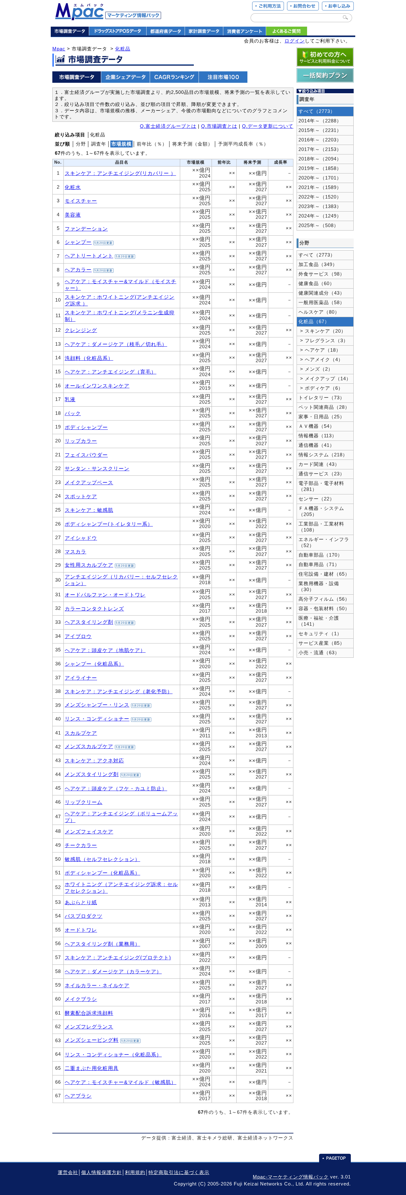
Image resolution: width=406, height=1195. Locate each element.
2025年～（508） (318, 225)
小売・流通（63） (319, 652)
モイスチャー (81, 201)
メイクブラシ (81, 999)
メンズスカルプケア (89, 746)
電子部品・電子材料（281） (321, 486)
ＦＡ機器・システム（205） (321, 511)
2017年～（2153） (320, 149)
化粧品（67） (314, 321)
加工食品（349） (317, 264)
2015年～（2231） (320, 130)
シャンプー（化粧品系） (94, 664)
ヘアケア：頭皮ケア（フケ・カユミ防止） (116, 788)
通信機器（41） (316, 445)
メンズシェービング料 (92, 1040)
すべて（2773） (316, 111)
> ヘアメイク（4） (320, 359)
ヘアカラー (78, 269)
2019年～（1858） (320, 168)
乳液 (70, 399)
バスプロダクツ (83, 916)
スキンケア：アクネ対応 (94, 760)
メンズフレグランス (89, 1026)
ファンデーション (86, 229)
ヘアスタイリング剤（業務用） (102, 944)
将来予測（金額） (192, 144)
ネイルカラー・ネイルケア (97, 985)
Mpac (58, 48)
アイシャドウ (81, 538)
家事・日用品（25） (321, 416)
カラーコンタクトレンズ (94, 608)
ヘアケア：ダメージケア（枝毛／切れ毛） (116, 344)
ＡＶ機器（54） (316, 426)
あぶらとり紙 (81, 902)
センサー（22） (316, 498)
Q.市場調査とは (219, 126)
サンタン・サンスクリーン (97, 468)
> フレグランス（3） (323, 340)
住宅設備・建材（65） (324, 574)
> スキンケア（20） (322, 331)
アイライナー (81, 678)
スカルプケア (81, 733)
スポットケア (81, 496)
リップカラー (81, 441)
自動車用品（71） (319, 564)
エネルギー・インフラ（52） (323, 542)
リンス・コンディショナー (97, 719)
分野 (81, 144)
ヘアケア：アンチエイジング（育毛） (110, 372)
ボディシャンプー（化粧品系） (102, 873)
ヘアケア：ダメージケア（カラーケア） (113, 971)
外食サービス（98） (321, 274)
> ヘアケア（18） (319, 350)
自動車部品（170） (320, 555)
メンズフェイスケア (89, 831)
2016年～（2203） (320, 139)
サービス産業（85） (321, 643)
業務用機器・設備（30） (318, 586)
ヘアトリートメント (89, 255)
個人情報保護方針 (101, 1172)
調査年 (98, 144)
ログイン (295, 40)
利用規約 (135, 1172)
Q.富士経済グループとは (168, 126)
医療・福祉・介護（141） (318, 621)
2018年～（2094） (320, 158)
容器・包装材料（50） (324, 608)
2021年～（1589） (320, 187)
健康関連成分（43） (321, 293)
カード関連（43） (319, 464)
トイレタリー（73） (321, 397)
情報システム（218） (323, 454)
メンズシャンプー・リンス (97, 705)
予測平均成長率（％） (243, 144)
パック (73, 413)
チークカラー (81, 845)
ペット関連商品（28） (324, 407)
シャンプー (78, 242)
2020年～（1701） (320, 177)
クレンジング (81, 330)
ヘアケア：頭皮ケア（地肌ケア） (105, 650)
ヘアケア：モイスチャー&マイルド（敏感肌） (120, 1082)
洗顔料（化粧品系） (89, 358)
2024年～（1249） (320, 216)
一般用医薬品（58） (321, 302)
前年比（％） (152, 144)
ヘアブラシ (78, 1096)
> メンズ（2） (315, 369)
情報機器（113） (317, 435)
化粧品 (122, 48)
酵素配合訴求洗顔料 (89, 1013)
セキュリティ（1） (320, 633)
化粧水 (73, 187)
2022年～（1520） (320, 196)
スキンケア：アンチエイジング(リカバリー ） (120, 173)
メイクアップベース (89, 482)
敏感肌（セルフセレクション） (102, 859)
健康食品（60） (316, 283)
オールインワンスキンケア (97, 386)
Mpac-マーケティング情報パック (291, 1176)
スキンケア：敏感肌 (89, 510)
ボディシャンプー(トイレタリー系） (109, 524)
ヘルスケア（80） (319, 312)
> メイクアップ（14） (324, 378)
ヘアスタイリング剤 (89, 622)
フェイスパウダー (86, 455)
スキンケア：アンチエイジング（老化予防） (119, 691)
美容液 (73, 215)
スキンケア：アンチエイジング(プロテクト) (118, 957)
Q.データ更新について (267, 126)
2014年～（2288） (320, 120)
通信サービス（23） (321, 473)
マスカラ (75, 551)
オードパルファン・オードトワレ (105, 595)
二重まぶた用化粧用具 (92, 1068)
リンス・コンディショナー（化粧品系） (113, 1054)
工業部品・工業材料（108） (321, 526)
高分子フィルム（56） (324, 599)
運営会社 (68, 1172)
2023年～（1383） (320, 206)
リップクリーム (83, 802)
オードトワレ (81, 930)
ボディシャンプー (86, 427)
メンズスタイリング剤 (92, 774)
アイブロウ (78, 636)
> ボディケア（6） (320, 388)
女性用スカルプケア (89, 565)
